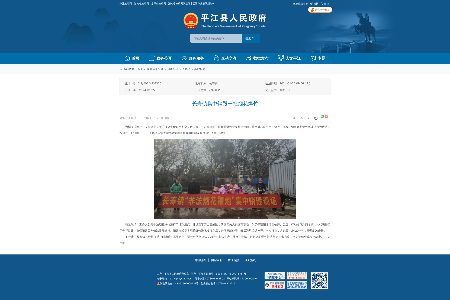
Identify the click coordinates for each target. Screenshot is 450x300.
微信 (326, 3)
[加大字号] (295, 118)
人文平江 (293, 58)
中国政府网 (126, 3)
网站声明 (216, 260)
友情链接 (233, 260)
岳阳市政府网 (158, 3)
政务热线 (250, 260)
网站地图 (200, 260)
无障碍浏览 (302, 3)
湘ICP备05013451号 (234, 273)
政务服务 (196, 58)
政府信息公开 (155, 69)
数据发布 (261, 58)
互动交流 (228, 58)
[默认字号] (302, 118)
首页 (136, 58)
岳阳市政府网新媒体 (204, 3)
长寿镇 (186, 69)
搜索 (248, 38)
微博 (316, 3)
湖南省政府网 (141, 3)
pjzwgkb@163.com (181, 278)
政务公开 (164, 58)
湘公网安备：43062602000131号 (179, 283)
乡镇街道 (172, 69)
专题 (322, 58)
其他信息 (199, 69)
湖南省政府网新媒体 (179, 3)
